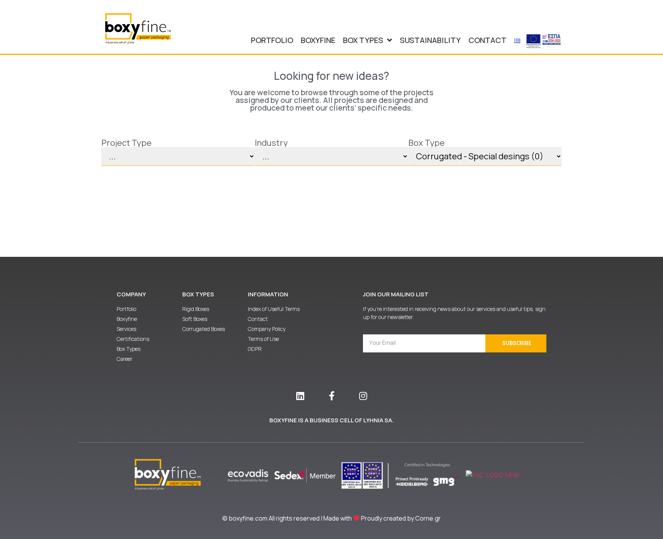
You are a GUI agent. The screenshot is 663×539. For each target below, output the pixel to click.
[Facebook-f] (331, 396)
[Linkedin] (300, 396)
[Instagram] (363, 396)
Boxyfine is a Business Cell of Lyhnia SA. (331, 420)
